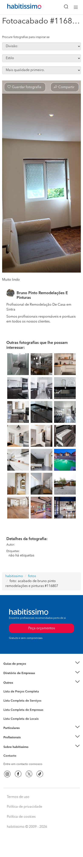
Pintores (8, 708)
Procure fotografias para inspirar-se (26, 37)
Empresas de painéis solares (22, 678)
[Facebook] (18, 774)
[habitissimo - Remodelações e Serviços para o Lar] (19, 7)
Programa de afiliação (18, 760)
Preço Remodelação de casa (22, 673)
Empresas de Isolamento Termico (26, 703)
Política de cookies (21, 817)
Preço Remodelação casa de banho (27, 668)
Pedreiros (9, 712)
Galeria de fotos (14, 696)
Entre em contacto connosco (22, 764)
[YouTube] (29, 774)
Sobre (7, 752)
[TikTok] (40, 774)
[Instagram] (7, 774)
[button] (41, 664)
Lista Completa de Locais (21, 718)
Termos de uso (18, 797)
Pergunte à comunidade (19, 692)
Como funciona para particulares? (26, 733)
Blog (6, 687)
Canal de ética (13, 756)
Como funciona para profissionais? (27, 742)
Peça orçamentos (41, 850)
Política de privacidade (24, 807)
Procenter (9, 700)
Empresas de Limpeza (18, 682)
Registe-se (10, 737)
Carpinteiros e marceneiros (21, 716)
